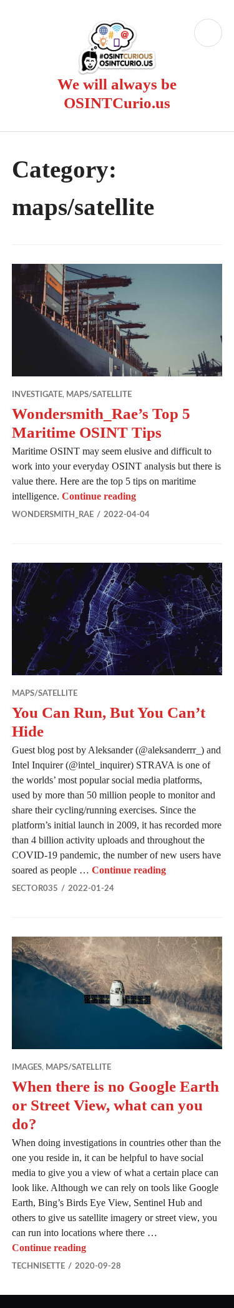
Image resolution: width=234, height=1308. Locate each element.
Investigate (37, 395)
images (27, 1068)
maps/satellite (99, 395)
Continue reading (99, 496)
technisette (38, 1266)
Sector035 (35, 889)
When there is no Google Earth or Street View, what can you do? (115, 1105)
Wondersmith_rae (53, 515)
